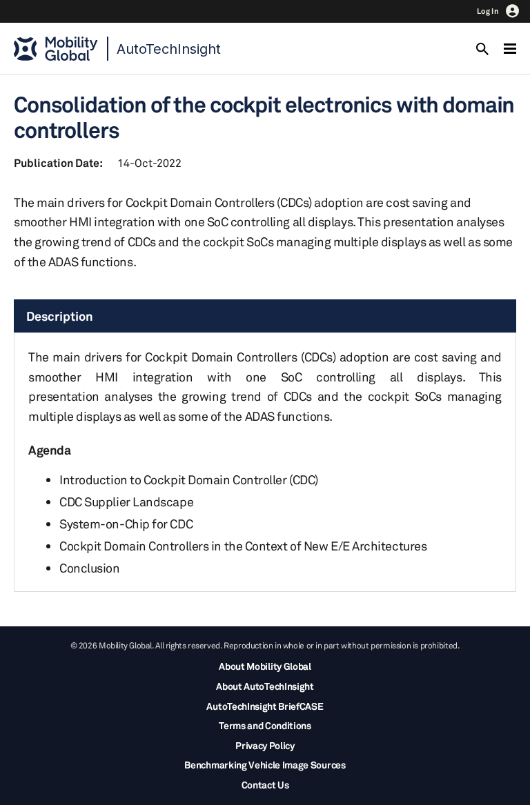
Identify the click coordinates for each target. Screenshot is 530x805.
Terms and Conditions (265, 725)
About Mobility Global (265, 666)
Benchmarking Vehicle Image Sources (264, 765)
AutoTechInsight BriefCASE (264, 706)
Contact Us (265, 785)
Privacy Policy (265, 745)
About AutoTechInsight (264, 686)
